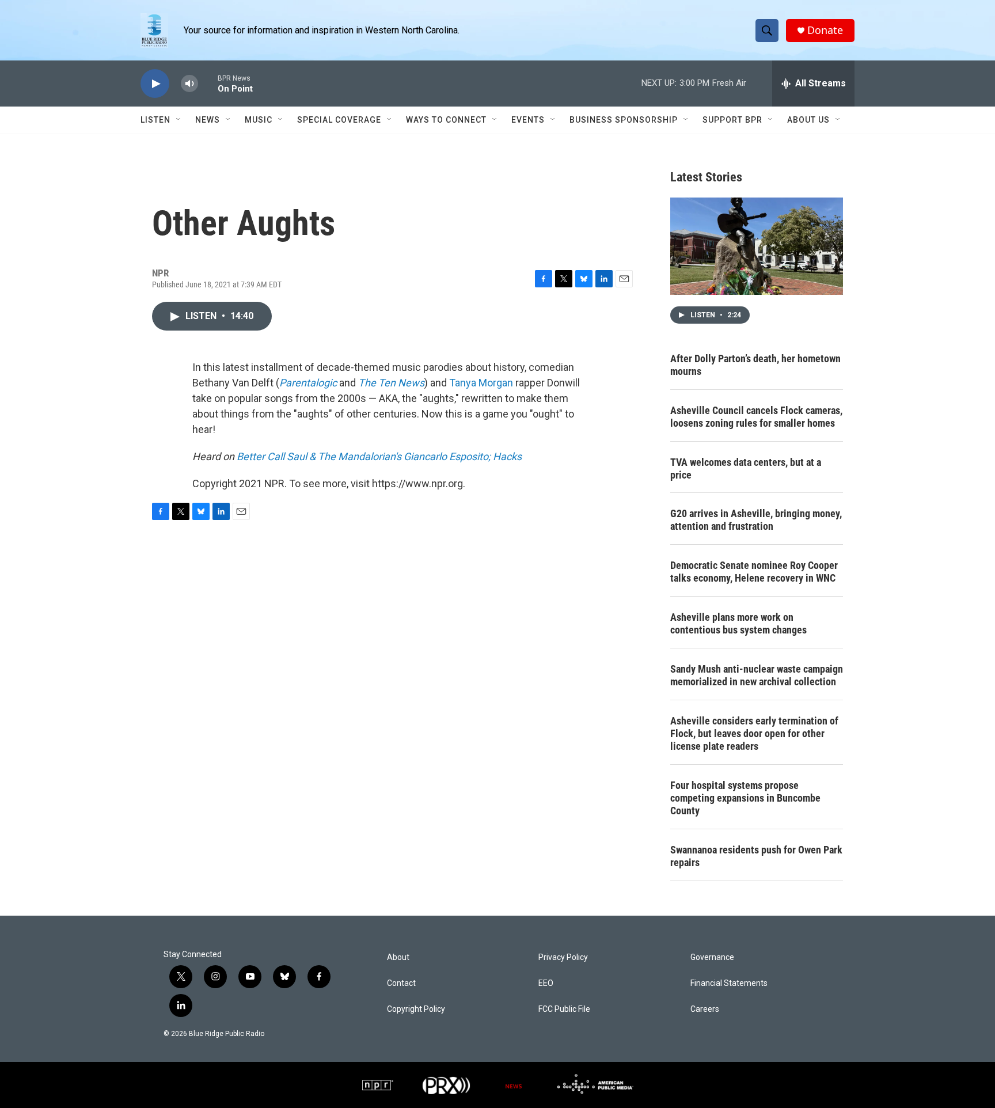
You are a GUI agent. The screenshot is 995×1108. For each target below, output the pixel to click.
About (398, 957)
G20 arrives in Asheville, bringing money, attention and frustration (756, 519)
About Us (808, 119)
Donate (825, 30)
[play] (155, 83)
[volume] (189, 84)
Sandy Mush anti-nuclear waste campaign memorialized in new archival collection (756, 675)
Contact (401, 983)
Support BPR (732, 119)
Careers (704, 1009)
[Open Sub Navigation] (179, 119)
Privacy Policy (563, 957)
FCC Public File (564, 1009)
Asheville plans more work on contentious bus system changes (738, 623)
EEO (545, 983)
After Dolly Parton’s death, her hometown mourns (755, 364)
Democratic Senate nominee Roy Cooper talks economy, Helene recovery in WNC (754, 571)
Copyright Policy (416, 1009)
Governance (712, 957)
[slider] (208, 83)
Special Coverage (339, 119)
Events (528, 119)
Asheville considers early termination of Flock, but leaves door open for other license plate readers (754, 733)
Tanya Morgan (481, 383)
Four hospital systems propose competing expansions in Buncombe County (745, 798)
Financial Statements (729, 983)
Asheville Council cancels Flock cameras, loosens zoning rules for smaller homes (756, 416)
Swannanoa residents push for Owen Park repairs (756, 856)
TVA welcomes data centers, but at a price (745, 468)
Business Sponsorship (623, 119)
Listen (155, 119)
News (207, 119)
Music (258, 119)
